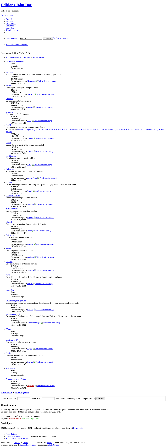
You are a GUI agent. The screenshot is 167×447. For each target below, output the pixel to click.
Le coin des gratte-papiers (16, 301)
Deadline (9, 112)
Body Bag (10, 28)
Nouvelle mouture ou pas (150, 129)
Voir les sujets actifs (39, 57)
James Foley (32, 178)
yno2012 (30, 94)
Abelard (30, 151)
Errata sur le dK (12, 340)
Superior (17, 443)
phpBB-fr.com (53, 445)
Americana (10, 85)
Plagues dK (36, 129)
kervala (30, 107)
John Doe (9, 21)
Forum (8, 32)
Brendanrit (78, 428)
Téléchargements (12, 30)
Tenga (8, 248)
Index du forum (12, 38)
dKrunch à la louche (105, 129)
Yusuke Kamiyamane (28, 445)
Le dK (8, 125)
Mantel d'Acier (47, 129)
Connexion (6, 392)
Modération (10, 368)
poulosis (30, 257)
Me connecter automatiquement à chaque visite (74, 398)
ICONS (9, 182)
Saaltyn (30, 138)
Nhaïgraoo (31, 81)
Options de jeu (119, 129)
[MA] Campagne (24, 129)
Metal (8, 275)
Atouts (137, 129)
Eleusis (8, 143)
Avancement (11, 24)
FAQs (8, 329)
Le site (8, 353)
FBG (29, 165)
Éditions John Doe (16, 5)
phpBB (49, 443)
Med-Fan (57, 129)
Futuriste (73, 129)
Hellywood (10, 169)
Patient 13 (10, 235)
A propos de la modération (16, 379)
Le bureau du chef (13, 314)
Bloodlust (9, 99)
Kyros (29, 349)
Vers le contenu (7, 15)
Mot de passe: (36, 398)
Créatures (130, 129)
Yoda (29, 121)
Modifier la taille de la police (17, 45)
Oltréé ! (9, 222)
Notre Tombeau (12, 209)
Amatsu (30, 244)
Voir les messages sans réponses (18, 57)
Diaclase (30, 204)
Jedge (29, 231)
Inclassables (91, 129)
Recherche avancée (60, 38)
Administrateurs (15, 418)
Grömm (30, 310)
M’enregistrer (22, 392)
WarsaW (9, 262)
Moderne (65, 129)
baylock (30, 218)
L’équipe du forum (13, 436)
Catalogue (10, 26)
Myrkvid (30, 386)
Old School (82, 129)
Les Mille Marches (13, 196)
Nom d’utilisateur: (10, 398)
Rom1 (29, 191)
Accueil (9, 19)
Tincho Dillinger (33, 323)
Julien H (30, 270)
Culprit (25, 443)
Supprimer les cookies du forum (18, 438)
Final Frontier (11, 156)
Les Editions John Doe (14, 61)
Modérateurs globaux (30, 418)
